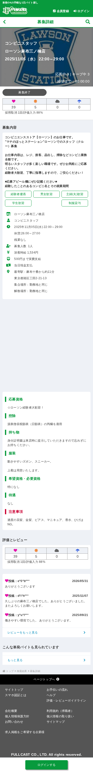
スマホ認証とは (15, 695)
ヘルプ (51, 695)
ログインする (46, 765)
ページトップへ (44, 679)
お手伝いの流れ (57, 689)
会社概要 (11, 711)
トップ (10, 671)
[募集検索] (88, 22)
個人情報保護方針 (17, 716)
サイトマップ (56, 721)
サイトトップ (14, 689)
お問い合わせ (14, 721)
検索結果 (22, 671)
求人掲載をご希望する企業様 (25, 732)
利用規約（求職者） (60, 711)
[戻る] (4, 22)
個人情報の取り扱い (60, 716)
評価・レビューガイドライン (66, 700)
